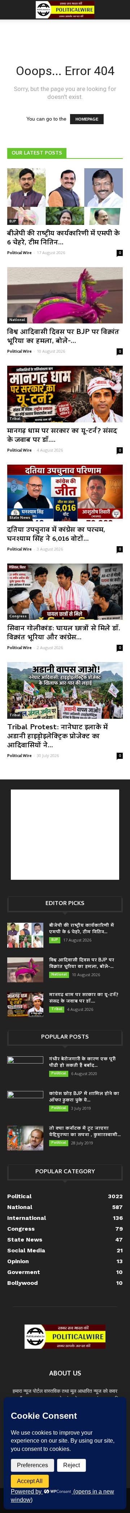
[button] (120, 9)
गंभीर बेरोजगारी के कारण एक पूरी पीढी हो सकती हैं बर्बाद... (82, 1062)
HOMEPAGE (86, 119)
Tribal (14, 419)
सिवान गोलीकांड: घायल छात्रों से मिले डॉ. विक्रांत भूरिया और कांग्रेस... (63, 633)
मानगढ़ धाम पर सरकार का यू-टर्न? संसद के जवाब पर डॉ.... (62, 436)
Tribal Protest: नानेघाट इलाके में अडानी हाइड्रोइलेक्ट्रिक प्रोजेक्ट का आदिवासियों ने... (57, 737)
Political (58, 1074)
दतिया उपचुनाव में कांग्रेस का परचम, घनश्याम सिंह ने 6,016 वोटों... (56, 534)
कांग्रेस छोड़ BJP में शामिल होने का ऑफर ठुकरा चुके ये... (84, 1097)
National (17, 320)
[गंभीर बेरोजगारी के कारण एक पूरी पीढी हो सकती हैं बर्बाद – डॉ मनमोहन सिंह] (25, 1069)
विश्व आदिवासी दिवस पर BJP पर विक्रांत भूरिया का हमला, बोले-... (63, 337)
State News (19, 518)
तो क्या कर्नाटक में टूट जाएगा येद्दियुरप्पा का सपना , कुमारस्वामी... (85, 1132)
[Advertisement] (65, 32)
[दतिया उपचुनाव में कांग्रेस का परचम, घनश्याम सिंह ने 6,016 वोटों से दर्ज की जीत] (65, 493)
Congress (18, 616)
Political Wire (19, 252)
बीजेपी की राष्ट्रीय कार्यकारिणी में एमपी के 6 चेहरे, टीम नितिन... (63, 238)
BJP (12, 222)
